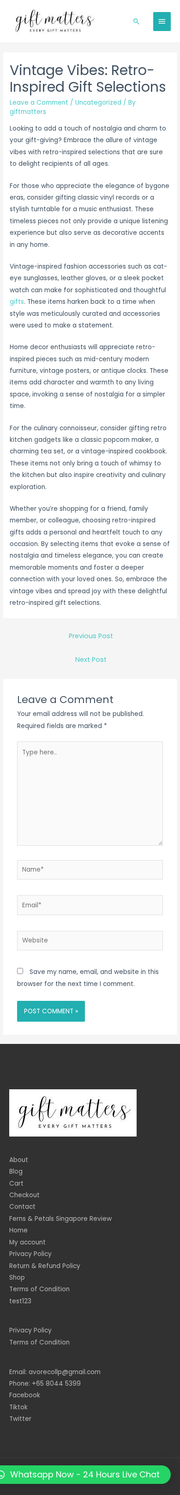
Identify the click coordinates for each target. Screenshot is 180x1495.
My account (27, 1242)
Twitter (20, 1418)
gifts (17, 301)
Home (18, 1230)
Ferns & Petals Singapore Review (60, 1218)
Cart (16, 1183)
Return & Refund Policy (44, 1266)
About (18, 1160)
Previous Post (91, 636)
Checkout (24, 1195)
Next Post (91, 659)
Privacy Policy (30, 1254)
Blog (16, 1171)
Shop (17, 1277)
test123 (20, 1301)
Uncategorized (98, 102)
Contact (22, 1206)
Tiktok (18, 1407)
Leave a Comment (39, 102)
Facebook (24, 1395)
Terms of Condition (39, 1289)
